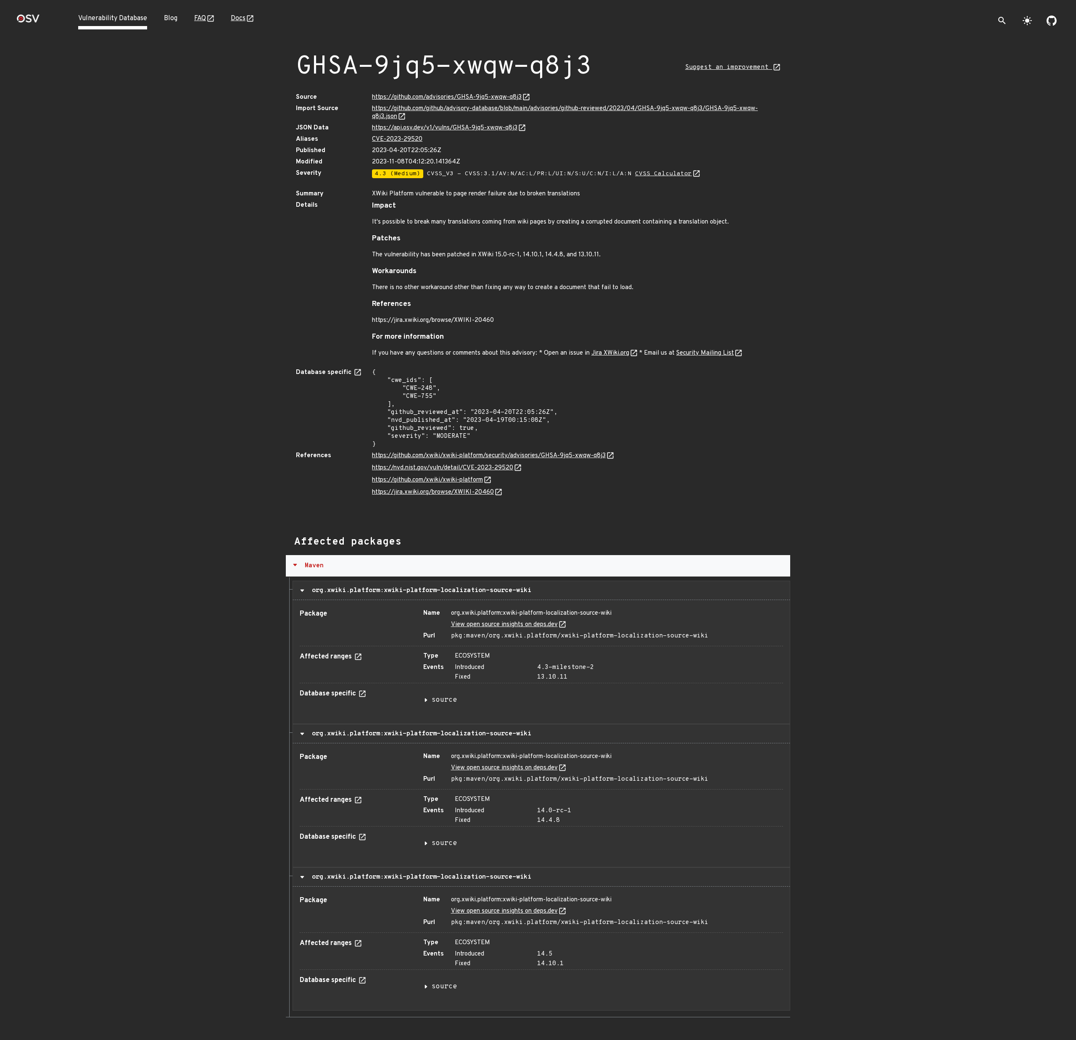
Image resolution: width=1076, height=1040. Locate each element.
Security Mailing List (705, 353)
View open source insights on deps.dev (504, 625)
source (444, 700)
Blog (170, 18)
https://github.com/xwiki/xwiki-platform (427, 480)
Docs (238, 18)
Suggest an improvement (728, 67)
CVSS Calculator (663, 173)
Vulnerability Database (112, 18)
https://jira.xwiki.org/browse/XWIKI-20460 (433, 492)
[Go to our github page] (1052, 21)
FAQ (200, 18)
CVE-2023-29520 (397, 139)
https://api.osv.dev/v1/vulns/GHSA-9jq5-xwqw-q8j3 (444, 128)
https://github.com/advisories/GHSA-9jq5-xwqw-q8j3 (447, 97)
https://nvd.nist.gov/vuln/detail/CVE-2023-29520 (442, 468)
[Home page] (28, 21)
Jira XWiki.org (610, 353)
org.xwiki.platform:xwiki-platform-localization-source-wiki (419, 590)
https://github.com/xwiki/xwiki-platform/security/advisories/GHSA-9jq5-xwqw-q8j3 (489, 456)
